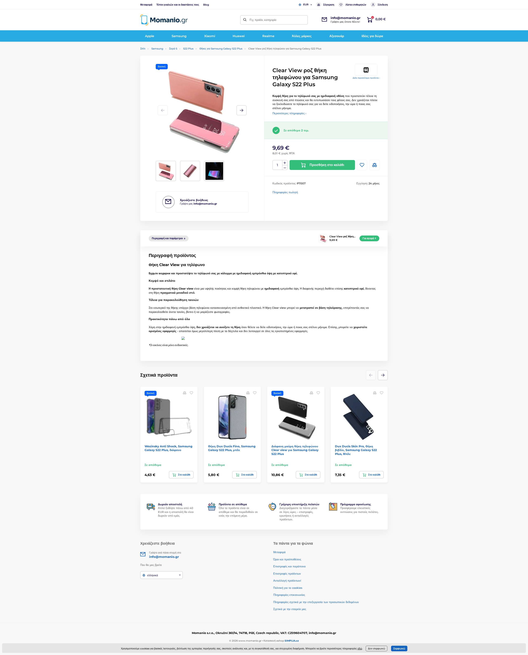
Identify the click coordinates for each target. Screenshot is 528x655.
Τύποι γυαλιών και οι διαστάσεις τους (177, 4)
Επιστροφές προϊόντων (287, 573)
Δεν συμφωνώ (376, 648)
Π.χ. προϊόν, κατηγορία (263, 19)
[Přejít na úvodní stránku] (164, 19)
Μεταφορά (146, 4)
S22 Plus (188, 48)
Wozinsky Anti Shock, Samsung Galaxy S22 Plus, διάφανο (168, 448)
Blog (206, 4)
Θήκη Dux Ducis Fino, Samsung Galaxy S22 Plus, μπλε (232, 448)
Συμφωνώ (399, 648)
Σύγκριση (328, 4)
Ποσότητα (277, 165)
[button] (241, 110)
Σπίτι (142, 48)
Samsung (157, 48)
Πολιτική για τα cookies (287, 587)
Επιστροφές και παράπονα (289, 566)
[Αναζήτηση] (245, 20)
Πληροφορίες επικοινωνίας (289, 594)
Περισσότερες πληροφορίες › (289, 113)
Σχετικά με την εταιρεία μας (289, 609)
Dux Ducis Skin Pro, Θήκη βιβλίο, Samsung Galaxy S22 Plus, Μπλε (356, 450)
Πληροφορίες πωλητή (285, 192)
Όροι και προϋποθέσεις (287, 559)
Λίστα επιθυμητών (355, 4)
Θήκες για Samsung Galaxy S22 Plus (220, 48)
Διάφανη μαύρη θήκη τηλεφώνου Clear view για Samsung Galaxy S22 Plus (294, 450)
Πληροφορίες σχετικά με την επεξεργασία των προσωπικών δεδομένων (316, 602)
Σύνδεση (383, 4)
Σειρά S (173, 48)
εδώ (360, 648)
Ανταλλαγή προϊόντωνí (287, 580)
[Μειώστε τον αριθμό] (284, 167)
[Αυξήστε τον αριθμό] (284, 162)
